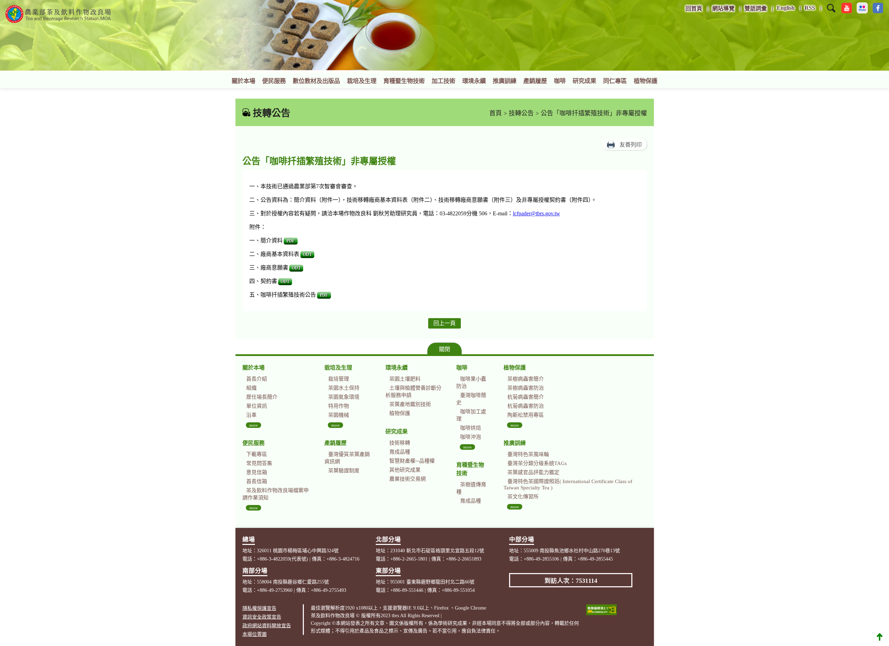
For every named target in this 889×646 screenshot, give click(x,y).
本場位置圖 (254, 634)
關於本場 (243, 81)
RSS (810, 8)
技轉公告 (521, 113)
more (253, 425)
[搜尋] (831, 12)
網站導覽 (723, 8)
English (786, 8)
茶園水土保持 (343, 388)
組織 (251, 388)
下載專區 (256, 454)
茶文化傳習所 (523, 496)
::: (680, 5)
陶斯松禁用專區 (525, 415)
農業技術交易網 (407, 479)
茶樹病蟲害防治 (525, 388)
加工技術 (443, 81)
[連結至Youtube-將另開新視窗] (846, 8)
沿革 (251, 415)
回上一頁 (444, 323)
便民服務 (274, 81)
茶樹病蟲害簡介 (525, 379)
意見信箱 (256, 472)
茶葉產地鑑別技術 (410, 404)
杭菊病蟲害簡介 (525, 397)
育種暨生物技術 (404, 81)
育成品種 (399, 452)
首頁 (495, 113)
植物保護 (645, 81)
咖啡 (560, 81)
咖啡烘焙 (470, 428)
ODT (307, 254)
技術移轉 (399, 443)
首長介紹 (256, 379)
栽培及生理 (361, 81)
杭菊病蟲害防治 (525, 406)
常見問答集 (259, 463)
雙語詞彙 (756, 8)
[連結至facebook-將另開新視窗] (878, 8)
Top (879, 636)
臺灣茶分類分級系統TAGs (537, 463)
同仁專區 (615, 81)
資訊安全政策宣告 (261, 617)
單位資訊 (256, 406)
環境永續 (474, 81)
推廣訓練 (504, 81)
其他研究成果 (405, 470)
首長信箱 (256, 481)
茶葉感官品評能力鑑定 (533, 472)
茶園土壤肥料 (405, 379)
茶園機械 (338, 415)
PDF (290, 241)
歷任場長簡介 (261, 397)
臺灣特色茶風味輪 (528, 454)
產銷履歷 (535, 81)
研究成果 (584, 81)
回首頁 (694, 8)
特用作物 (338, 406)
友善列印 (631, 145)
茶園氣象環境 (343, 397)
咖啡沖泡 (470, 437)
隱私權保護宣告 (259, 608)
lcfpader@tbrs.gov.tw (536, 213)
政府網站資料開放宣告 (266, 625)
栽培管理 (338, 379)
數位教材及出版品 (316, 81)
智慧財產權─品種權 (412, 461)
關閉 (444, 349)
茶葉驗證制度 (343, 470)
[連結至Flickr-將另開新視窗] (862, 8)
